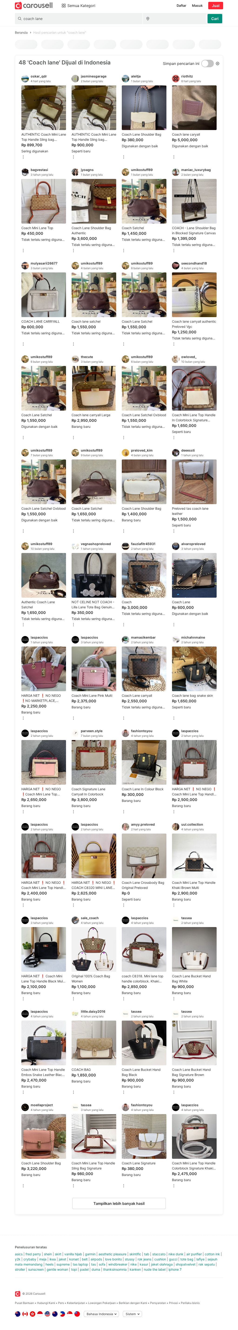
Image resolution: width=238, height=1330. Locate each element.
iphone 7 (175, 1269)
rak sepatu (206, 1264)
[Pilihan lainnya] (23, 157)
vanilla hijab (73, 1254)
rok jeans (144, 1259)
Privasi (173, 1303)
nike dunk (176, 1254)
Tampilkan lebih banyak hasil (119, 1203)
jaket (62, 1259)
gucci (173, 1259)
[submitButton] (215, 18)
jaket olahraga (162, 1264)
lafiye (200, 1259)
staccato (158, 1254)
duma (96, 1269)
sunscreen (36, 1269)
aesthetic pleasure (112, 1254)
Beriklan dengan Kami (133, 1303)
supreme (63, 1264)
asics (19, 1254)
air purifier (194, 1254)
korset (74, 1259)
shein (48, 1254)
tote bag (186, 1259)
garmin (90, 1254)
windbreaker (117, 1264)
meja (42, 1259)
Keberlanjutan (76, 1303)
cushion (160, 1259)
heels (49, 1264)
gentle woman (57, 1269)
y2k (17, 1259)
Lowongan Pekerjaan (102, 1303)
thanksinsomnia (115, 1269)
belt (85, 1259)
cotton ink (212, 1254)
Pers (61, 1303)
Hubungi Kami (46, 1303)
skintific (135, 1254)
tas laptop (80, 1264)
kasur (144, 1264)
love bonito (113, 1259)
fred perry (33, 1254)
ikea (53, 1259)
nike (133, 1264)
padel (84, 1269)
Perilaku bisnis (190, 1303)
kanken (135, 1269)
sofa (102, 1264)
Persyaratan (158, 1303)
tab (146, 1254)
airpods (96, 1259)
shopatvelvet (185, 1264)
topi (74, 1269)
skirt (58, 1254)
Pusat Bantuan (24, 1303)
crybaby (29, 1259)
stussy (130, 1259)
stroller (20, 1269)
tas (93, 1264)
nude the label (154, 1269)
